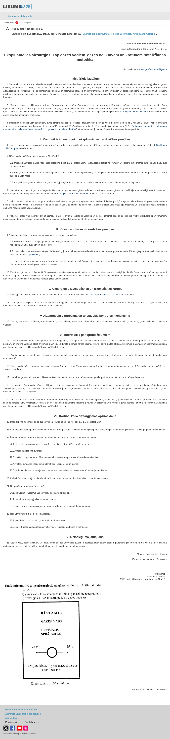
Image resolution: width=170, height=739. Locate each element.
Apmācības (11, 718)
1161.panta (14, 148)
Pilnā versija (11, 722)
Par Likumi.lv (32, 722)
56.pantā (87, 193)
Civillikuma (161, 145)
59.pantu (162, 69)
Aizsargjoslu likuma (148, 69)
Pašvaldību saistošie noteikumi (21, 709)
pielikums (34, 254)
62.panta (120, 294)
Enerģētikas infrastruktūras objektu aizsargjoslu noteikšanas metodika (119, 34)
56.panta (144, 111)
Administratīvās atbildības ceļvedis (23, 714)
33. (111, 294)
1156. (5, 148)
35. (78, 193)
